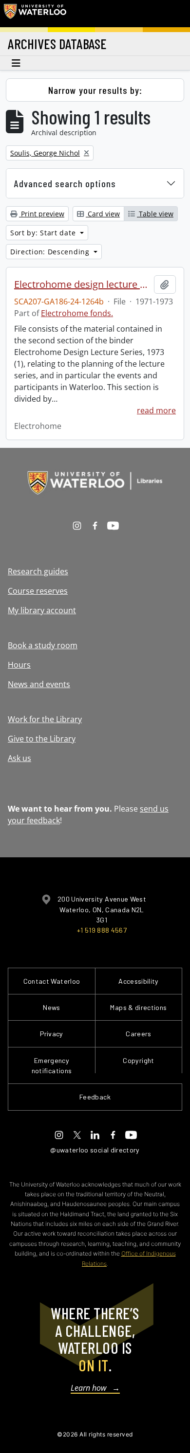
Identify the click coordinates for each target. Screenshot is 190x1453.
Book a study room (42, 645)
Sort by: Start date (44, 232)
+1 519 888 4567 (102, 930)
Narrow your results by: (95, 90)
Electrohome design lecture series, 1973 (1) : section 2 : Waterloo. (82, 284)
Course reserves (38, 590)
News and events (39, 684)
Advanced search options (65, 183)
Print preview (41, 213)
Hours (19, 664)
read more (156, 410)
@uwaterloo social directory (95, 1150)
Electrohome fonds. (77, 313)
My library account (42, 610)
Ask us (19, 758)
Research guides (38, 571)
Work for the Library (45, 719)
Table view (155, 213)
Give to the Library (42, 738)
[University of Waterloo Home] (35, 13)
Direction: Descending (51, 251)
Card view (103, 213)
